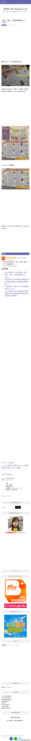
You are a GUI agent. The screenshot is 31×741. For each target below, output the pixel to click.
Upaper (22, 465)
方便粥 (18, 468)
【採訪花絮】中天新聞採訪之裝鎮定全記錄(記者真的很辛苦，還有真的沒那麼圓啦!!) (17, 282)
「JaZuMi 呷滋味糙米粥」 (18, 91)
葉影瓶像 (3, 708)
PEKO (9, 25)
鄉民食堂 (3, 703)
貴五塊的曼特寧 (10, 478)
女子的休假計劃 (5, 706)
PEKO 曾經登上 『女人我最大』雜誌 (15, 272)
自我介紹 (4, 25)
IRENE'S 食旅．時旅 (6, 697)
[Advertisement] (15, 44)
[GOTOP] (20, 739)
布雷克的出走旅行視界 (6, 699)
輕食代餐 (10, 465)
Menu (4, 2)
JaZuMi (13, 468)
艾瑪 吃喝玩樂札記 (6, 701)
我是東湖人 (8, 708)
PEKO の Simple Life (16, 9)
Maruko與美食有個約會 (7, 696)
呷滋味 (8, 468)
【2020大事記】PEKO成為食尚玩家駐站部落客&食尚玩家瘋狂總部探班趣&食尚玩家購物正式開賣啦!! (16, 293)
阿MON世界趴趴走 (6, 704)
